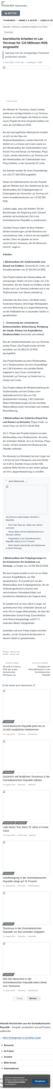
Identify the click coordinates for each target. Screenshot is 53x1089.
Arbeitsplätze (33, 991)
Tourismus (16, 27)
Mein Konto (10, 1063)
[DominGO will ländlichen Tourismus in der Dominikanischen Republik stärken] (26, 756)
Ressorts (9, 1045)
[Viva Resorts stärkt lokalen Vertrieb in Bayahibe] (26, 499)
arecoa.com (15, 652)
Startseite (6, 27)
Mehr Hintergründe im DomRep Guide (22, 1038)
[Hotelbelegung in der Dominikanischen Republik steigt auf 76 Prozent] (26, 857)
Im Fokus (9, 1051)
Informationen (11, 1068)
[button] (40, 1081)
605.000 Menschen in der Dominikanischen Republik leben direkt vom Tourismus (25, 982)
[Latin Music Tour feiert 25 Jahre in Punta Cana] (26, 807)
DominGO (32, 785)
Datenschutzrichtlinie (16, 1082)
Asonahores (32, 734)
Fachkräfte (32, 936)
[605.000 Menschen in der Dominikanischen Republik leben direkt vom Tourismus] (26, 958)
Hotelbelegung (33, 886)
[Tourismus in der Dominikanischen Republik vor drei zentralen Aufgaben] (26, 908)
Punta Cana (9, 823)
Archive (8, 1057)
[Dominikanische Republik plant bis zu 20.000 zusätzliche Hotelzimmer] (26, 706)
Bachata (32, 835)
